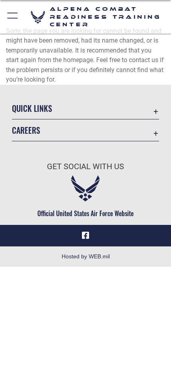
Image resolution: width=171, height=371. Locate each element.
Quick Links (32, 108)
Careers (26, 130)
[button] (13, 17)
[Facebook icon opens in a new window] (85, 236)
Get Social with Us (85, 166)
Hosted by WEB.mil (86, 256)
